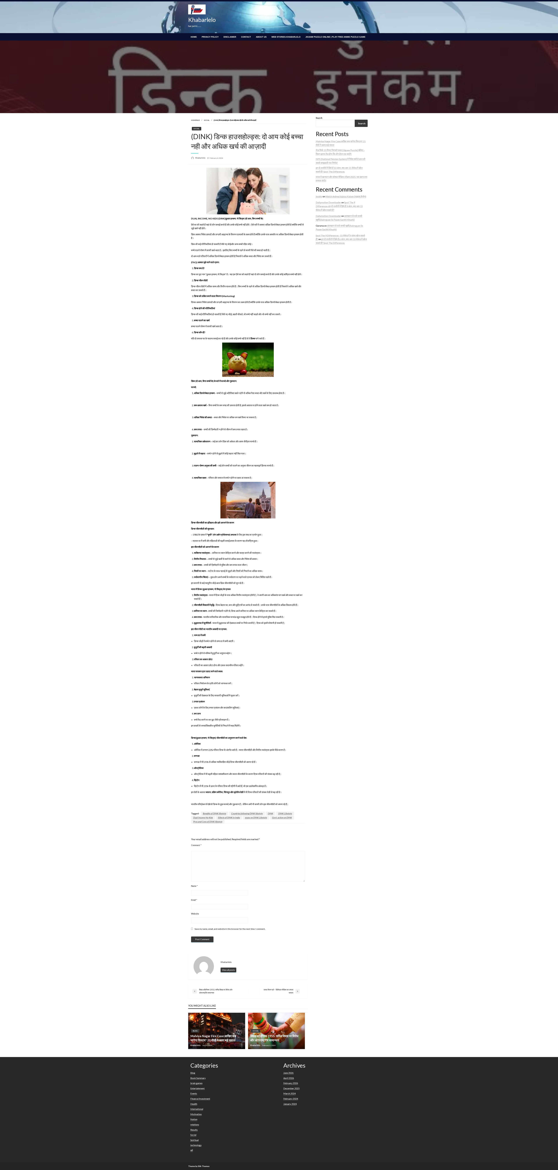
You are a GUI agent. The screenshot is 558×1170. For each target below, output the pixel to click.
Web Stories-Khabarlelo (286, 37)
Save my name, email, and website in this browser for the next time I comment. (230, 929)
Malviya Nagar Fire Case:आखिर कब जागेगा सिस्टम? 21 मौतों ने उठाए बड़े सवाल (213, 1038)
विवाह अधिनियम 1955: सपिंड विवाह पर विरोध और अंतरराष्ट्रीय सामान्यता (274, 1038)
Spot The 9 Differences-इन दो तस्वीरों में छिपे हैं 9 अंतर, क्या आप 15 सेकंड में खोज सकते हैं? (339, 206)
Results (194, 1129)
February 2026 (290, 1083)
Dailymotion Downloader (328, 202)
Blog (195, 1031)
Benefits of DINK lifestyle (214, 813)
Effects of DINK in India (229, 817)
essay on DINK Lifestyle (256, 817)
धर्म (191, 1150)
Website (195, 913)
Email (194, 900)
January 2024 (290, 1103)
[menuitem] (193, 37)
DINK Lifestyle (285, 813)
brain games (196, 1083)
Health (193, 1103)
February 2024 (290, 1098)
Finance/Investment (200, 1098)
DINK (270, 813)
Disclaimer (229, 37)
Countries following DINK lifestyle (247, 813)
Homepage (195, 120)
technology (196, 1145)
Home (194, 37)
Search (319, 118)
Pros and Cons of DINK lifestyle (207, 821)
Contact (246, 37)
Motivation (196, 1114)
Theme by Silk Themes (199, 1166)
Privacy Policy (210, 37)
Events (193, 1093)
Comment (196, 845)
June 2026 (288, 1072)
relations (194, 1124)
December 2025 (291, 1088)
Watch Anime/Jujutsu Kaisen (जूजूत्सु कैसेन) (346, 196)
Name (194, 886)
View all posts (228, 970)
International (196, 1109)
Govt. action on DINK (282, 817)
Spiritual (194, 1140)
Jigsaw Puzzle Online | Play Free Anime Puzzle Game (335, 37)
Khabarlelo (202, 19)
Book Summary (198, 1078)
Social (207, 120)
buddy (319, 196)
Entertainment (197, 1088)
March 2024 (289, 1093)
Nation (193, 1119)
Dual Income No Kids (203, 817)
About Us (261, 37)
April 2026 (288, 1078)
